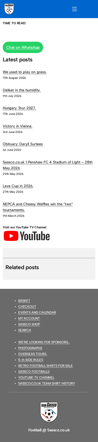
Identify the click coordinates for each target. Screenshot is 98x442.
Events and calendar (37, 312)
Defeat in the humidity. (22, 90)
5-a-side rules (30, 360)
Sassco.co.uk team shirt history (46, 383)
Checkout (27, 307)
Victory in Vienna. (17, 126)
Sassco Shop (29, 324)
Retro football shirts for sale (45, 366)
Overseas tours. (32, 354)
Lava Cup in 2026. (18, 186)
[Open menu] (74, 9)
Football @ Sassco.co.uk (49, 430)
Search (24, 330)
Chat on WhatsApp (23, 47)
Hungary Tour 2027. (19, 108)
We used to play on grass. (25, 72)
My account (29, 318)
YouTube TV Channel (36, 377)
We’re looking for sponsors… (44, 342)
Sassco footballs (33, 372)
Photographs (30, 348)
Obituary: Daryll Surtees (23, 144)
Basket (24, 301)
